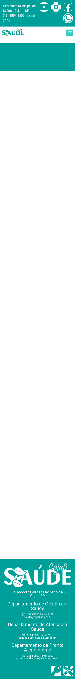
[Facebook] (68, 7)
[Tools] (68, 671)
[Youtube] (44, 7)
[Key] (56, 671)
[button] (69, 33)
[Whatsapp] (68, 18)
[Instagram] (56, 7)
